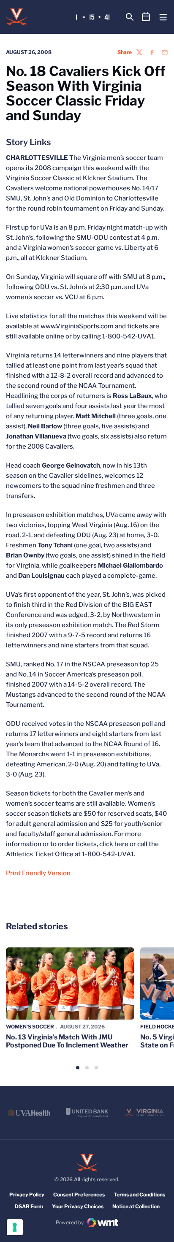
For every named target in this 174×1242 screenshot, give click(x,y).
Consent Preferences (79, 1194)
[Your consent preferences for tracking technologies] (15, 1227)
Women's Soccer (30, 1026)
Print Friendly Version (38, 873)
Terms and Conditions (139, 1194)
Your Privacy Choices (77, 1206)
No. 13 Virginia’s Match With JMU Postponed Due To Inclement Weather (67, 1041)
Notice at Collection (136, 1206)
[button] (77, 1067)
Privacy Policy (26, 1194)
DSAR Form (29, 1206)
